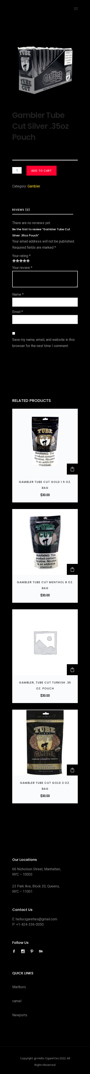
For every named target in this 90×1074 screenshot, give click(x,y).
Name (18, 294)
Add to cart (41, 171)
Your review (22, 268)
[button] (72, 469)
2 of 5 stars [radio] (15, 261)
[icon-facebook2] (15, 951)
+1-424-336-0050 (30, 924)
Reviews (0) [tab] (21, 210)
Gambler (34, 186)
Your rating (21, 256)
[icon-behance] (41, 951)
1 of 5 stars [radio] (14, 261)
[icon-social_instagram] (24, 951)
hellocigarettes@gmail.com (36, 919)
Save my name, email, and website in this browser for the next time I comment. (43, 343)
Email (17, 312)
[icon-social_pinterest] (33, 951)
